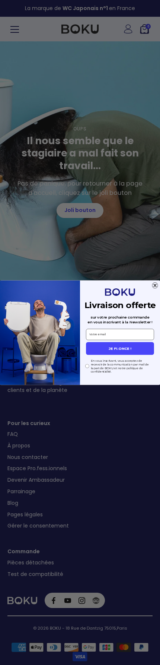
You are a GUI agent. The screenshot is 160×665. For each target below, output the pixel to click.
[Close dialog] (155, 285)
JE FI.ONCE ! (120, 348)
